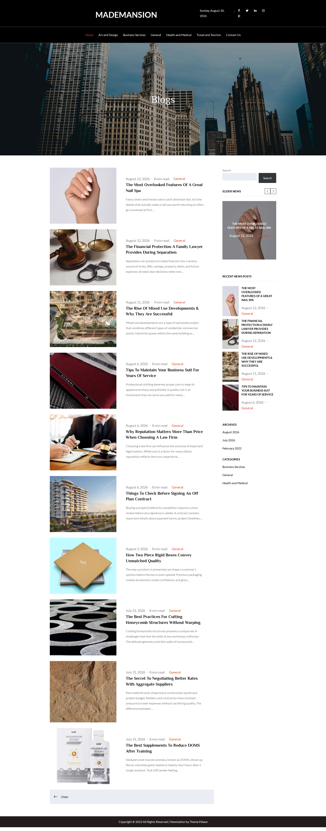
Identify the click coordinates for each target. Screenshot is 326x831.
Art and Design (108, 35)
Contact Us (233, 35)
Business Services (134, 35)
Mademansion (126, 14)
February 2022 (231, 448)
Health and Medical (178, 35)
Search (226, 170)
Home (89, 35)
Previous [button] (267, 191)
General (156, 35)
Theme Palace (199, 821)
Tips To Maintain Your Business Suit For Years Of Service (257, 390)
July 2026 (228, 440)
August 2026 (230, 432)
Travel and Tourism (209, 35)
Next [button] (273, 191)
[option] (249, 230)
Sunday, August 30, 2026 (212, 13)
